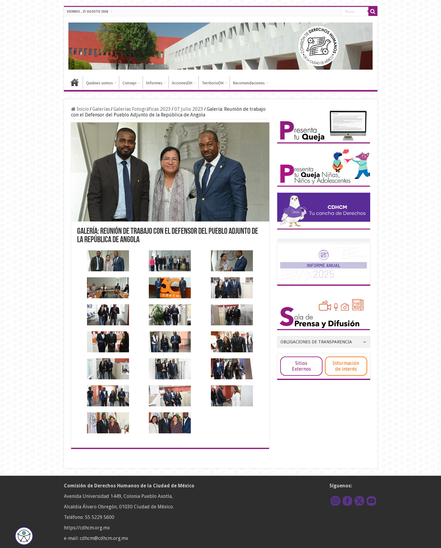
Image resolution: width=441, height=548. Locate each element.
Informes (154, 83)
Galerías (101, 109)
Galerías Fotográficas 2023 (142, 109)
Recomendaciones (249, 83)
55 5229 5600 (99, 517)
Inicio (74, 82)
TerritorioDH (213, 83)
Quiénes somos (99, 83)
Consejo (129, 83)
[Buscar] (372, 11)
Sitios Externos (301, 366)
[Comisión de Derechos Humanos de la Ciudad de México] (220, 45)
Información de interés (346, 366)
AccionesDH (182, 83)
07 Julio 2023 (188, 109)
